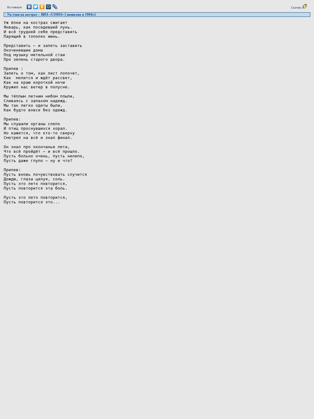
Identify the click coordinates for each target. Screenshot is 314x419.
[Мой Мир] (48, 7)
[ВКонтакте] (29, 7)
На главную (14, 7)
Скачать (296, 7)
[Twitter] (36, 7)
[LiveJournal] (55, 7)
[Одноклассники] (42, 7)
